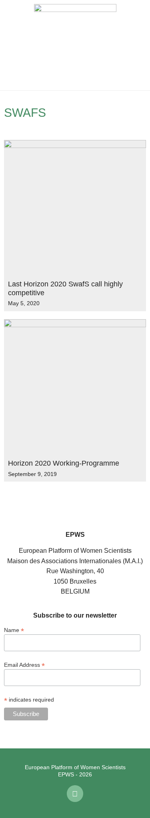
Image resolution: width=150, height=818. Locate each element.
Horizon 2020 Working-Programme (63, 463)
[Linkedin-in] (75, 793)
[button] (12, 45)
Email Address (24, 664)
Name (14, 629)
